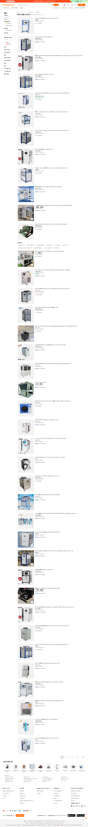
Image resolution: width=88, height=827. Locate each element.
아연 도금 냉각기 (57, 247)
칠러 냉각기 (64, 780)
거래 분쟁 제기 (57, 795)
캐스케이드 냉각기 (9, 777)
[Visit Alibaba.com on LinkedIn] (74, 806)
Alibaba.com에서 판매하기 (76, 790)
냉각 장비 (44, 781)
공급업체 (40, 23)
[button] (52, 5)
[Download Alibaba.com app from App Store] (71, 815)
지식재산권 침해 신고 (58, 800)
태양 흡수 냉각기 (50, 245)
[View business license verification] (55, 825)
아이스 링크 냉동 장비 (47, 778)
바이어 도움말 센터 (57, 790)
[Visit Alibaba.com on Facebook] (71, 806)
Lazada (44, 821)
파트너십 (73, 800)
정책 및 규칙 (22, 803)
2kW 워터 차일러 (9, 781)
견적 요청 (39, 793)
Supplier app (40, 815)
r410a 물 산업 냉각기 (9, 778)
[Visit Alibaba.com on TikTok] (84, 806)
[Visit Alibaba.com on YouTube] (82, 806)
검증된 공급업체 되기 (75, 798)
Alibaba (18, 12)
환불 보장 (21, 793)
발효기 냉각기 (27, 777)
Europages (63, 821)
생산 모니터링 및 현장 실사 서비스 (26, 800)
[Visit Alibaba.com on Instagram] (79, 806)
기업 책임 (4, 795)
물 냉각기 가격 (65, 245)
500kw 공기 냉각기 (28, 780)
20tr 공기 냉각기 (21, 245)
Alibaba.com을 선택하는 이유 (8, 790)
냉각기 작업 (64, 777)
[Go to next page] (80, 757)
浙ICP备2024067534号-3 (77, 825)
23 (77, 757)
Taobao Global (49, 821)
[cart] (68, 5)
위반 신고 (56, 803)
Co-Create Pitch (6, 793)
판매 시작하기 (74, 793)
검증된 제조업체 (40, 790)
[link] (86, 814)
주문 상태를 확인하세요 (75, 795)
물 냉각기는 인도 (65, 778)
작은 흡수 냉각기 (9, 780)
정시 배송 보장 (22, 795)
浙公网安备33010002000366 (65, 825)
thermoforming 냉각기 (39, 247)
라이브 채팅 (56, 793)
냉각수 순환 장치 (48, 247)
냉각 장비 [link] (38, 12)
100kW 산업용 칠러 (46, 780)
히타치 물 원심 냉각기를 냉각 (30, 778)
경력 (3, 798)
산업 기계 (23, 12)
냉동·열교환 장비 (30, 12)
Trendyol (57, 821)
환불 (55, 798)
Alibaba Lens (9, 815)
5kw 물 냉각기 (45, 777)
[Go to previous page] (59, 757)
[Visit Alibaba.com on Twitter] (77, 806)
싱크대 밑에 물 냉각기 (40, 245)
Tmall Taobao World (38, 821)
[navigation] (9, 385)
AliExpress (26, 821)
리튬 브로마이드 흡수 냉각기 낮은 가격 (25, 247)
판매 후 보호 (22, 798)
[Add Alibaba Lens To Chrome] (20, 815)
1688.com (31, 821)
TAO (54, 821)
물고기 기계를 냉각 (30, 245)
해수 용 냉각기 (27, 781)
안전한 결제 (22, 790)
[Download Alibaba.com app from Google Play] (81, 815)
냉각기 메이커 (57, 245)
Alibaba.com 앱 (51, 815)
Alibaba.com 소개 (6, 788)
